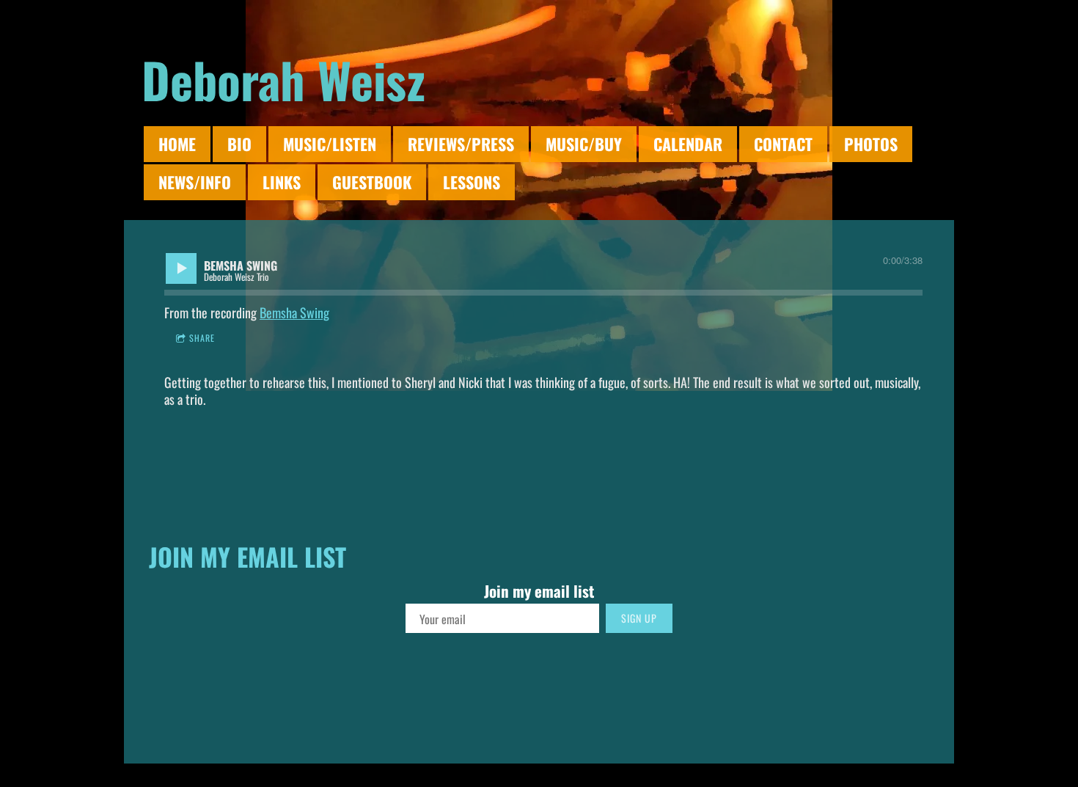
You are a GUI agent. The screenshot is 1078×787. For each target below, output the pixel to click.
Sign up (639, 618)
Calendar (687, 143)
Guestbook (371, 182)
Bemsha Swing (294, 312)
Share (202, 338)
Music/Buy (584, 143)
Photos (871, 143)
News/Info (194, 182)
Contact (783, 143)
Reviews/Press (461, 143)
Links (282, 182)
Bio (239, 143)
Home (177, 143)
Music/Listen (329, 143)
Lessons (471, 182)
